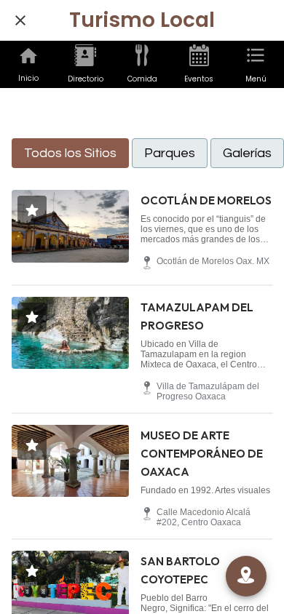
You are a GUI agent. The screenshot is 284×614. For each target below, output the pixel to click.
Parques (169, 153)
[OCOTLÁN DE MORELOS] (70, 226)
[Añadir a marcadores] (32, 210)
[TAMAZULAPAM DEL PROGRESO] (70, 333)
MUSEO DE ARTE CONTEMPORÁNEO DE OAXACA (202, 453)
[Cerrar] (20, 20)
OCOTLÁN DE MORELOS (206, 200)
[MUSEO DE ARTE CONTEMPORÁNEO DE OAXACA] (70, 461)
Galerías (247, 153)
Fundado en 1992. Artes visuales (205, 490)
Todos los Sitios (70, 153)
